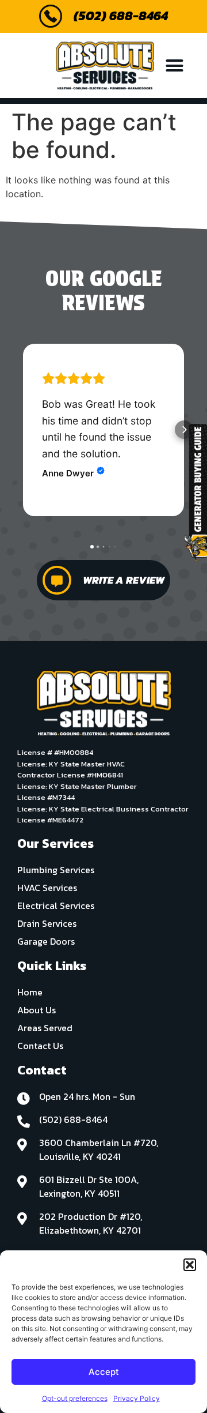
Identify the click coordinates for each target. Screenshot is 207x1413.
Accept (104, 1371)
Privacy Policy (136, 1398)
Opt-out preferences (75, 1398)
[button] (189, 1265)
